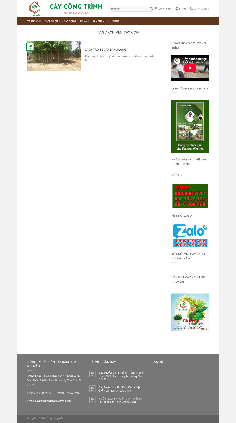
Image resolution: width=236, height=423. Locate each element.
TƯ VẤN (84, 21)
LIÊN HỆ (115, 21)
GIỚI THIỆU (51, 21)
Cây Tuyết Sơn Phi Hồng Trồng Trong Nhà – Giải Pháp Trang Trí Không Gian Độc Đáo (120, 376)
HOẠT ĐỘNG (69, 21)
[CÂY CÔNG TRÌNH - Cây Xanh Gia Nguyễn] (65, 8)
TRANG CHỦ (34, 21)
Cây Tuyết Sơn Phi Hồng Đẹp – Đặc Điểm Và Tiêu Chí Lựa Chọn (119, 389)
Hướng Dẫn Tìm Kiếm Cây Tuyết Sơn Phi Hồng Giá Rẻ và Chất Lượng (120, 400)
